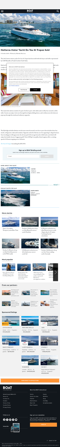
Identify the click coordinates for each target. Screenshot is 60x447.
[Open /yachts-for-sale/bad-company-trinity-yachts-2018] (10, 340)
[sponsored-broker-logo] (5, 325)
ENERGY (44, 347)
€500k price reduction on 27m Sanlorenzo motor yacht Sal (30, 252)
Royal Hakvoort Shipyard (48, 369)
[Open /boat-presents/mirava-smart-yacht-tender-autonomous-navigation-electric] (25, 292)
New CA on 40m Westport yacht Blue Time (10, 229)
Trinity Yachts (6, 349)
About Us (5, 396)
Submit (47, 156)
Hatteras (33, 171)
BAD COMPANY (8, 347)
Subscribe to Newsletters (30, 380)
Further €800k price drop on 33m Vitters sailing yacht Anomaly (49, 252)
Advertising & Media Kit (9, 394)
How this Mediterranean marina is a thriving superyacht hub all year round (15, 303)
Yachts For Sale (34, 396)
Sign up (43, 424)
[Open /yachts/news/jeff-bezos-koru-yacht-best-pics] (8, 267)
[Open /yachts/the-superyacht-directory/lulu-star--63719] (15, 183)
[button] (55, 30)
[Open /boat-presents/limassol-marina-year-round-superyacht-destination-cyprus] (6, 303)
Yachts (32, 394)
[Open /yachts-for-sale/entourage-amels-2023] (10, 321)
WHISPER (25, 367)
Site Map (45, 400)
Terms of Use (6, 403)
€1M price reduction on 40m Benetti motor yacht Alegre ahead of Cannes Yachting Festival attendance (48, 232)
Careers (5, 400)
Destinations (33, 400)
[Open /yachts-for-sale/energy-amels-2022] (49, 340)
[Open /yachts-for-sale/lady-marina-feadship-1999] (30, 340)
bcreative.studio (47, 403)
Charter (32, 398)
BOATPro (45, 396)
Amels (4, 330)
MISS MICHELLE (28, 328)
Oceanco (43, 330)
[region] (30, 78)
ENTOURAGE (7, 328)
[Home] (30, 11)
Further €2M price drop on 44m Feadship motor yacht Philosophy (10, 252)
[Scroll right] (55, 272)
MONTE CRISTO (35, 190)
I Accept (35, 89)
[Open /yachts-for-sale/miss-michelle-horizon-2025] (30, 321)
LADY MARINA (27, 347)
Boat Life (32, 403)
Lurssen (24, 369)
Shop (44, 398)
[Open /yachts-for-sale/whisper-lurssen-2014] (30, 360)
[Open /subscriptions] (13, 428)
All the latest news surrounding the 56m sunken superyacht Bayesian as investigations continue (39, 276)
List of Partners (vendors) (14, 85)
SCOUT (43, 367)
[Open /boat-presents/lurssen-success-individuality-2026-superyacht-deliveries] (25, 303)
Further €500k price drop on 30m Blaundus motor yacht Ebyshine (30, 230)
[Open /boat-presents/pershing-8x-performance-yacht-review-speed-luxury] (6, 292)
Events (45, 394)
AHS (42, 328)
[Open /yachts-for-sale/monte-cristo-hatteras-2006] (15, 198)
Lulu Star (33, 169)
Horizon (24, 330)
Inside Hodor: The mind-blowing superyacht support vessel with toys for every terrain (23, 276)
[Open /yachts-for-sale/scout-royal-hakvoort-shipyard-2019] (49, 360)
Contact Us (6, 398)
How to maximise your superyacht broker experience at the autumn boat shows (54, 292)
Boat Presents (34, 405)
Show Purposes (24, 89)
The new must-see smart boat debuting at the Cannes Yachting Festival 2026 (34, 292)
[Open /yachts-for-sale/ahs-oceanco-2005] (49, 321)
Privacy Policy (7, 407)
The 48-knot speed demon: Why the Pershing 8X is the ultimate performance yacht (15, 292)
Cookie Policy (7, 405)
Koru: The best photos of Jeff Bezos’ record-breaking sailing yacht (8, 274)
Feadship (24, 349)
